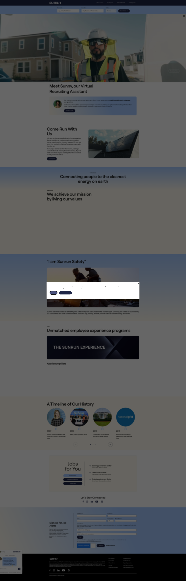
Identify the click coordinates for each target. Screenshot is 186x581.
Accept (53, 292)
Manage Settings (65, 292)
